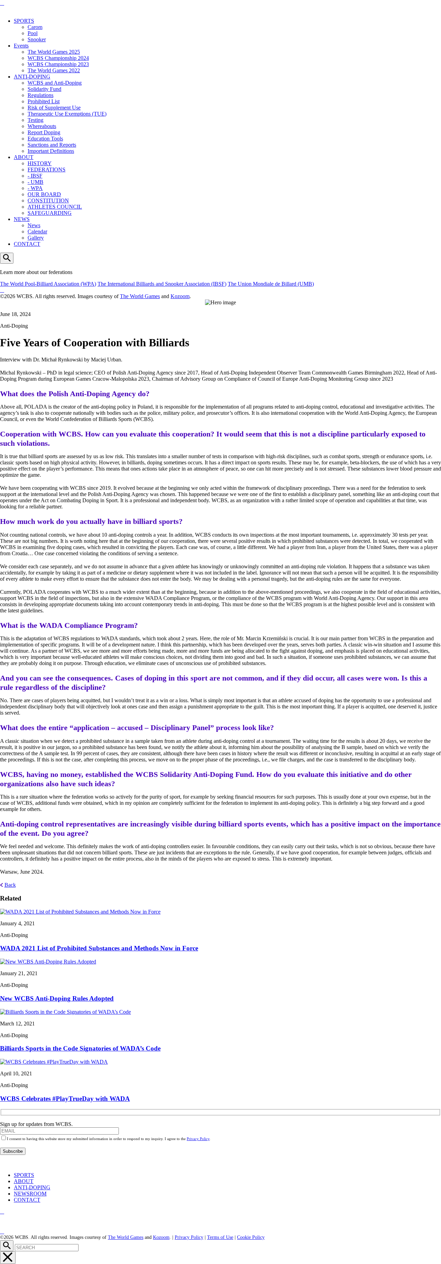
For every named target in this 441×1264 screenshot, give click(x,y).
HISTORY (40, 163)
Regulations (40, 95)
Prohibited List (44, 101)
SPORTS (24, 21)
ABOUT (23, 157)
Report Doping (44, 132)
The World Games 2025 (54, 52)
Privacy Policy (198, 1139)
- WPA (35, 188)
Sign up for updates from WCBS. (36, 1124)
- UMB (35, 182)
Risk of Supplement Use (54, 107)
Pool (33, 33)
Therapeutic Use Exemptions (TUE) (67, 114)
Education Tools (45, 138)
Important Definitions (51, 151)
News (34, 225)
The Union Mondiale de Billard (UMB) (271, 284)
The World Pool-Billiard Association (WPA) (48, 284)
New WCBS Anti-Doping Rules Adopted (57, 998)
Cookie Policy (251, 1237)
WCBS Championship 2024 (58, 58)
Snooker (37, 39)
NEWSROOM (30, 1194)
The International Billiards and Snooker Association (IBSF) (162, 284)
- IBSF (35, 176)
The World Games (140, 296)
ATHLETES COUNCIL (55, 207)
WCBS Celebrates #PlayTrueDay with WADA (65, 1098)
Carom (35, 27)
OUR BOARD (44, 194)
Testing (35, 120)
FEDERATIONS (46, 169)
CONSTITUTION (48, 200)
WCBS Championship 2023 (58, 64)
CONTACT (27, 244)
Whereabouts (42, 126)
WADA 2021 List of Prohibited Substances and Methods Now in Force (99, 948)
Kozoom (180, 296)
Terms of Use (220, 1237)
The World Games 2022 (54, 70)
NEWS (22, 219)
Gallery (36, 238)
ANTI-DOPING (32, 77)
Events (21, 46)
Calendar (37, 231)
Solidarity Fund (44, 89)
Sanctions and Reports (52, 145)
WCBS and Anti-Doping (55, 83)
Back (10, 885)
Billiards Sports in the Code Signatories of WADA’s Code (80, 1048)
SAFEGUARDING (50, 213)
